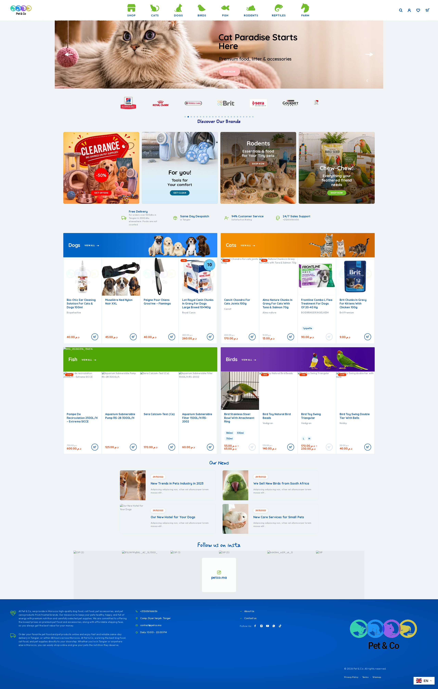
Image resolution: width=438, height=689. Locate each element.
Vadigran (229, 423)
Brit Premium (308, 312)
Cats (155, 15)
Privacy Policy (351, 677)
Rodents (251, 15)
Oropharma (189, 312)
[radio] (269, 328)
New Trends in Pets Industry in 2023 (177, 483)
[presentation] (69, 54)
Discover (230, 71)
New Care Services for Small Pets (278, 517)
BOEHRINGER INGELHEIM (276, 312)
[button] (368, 81)
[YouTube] (268, 626)
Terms (365, 677)
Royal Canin (150, 312)
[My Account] (409, 10)
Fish (225, 15)
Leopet (344, 423)
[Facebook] (255, 626)
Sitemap (377, 677)
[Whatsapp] (274, 626)
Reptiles (279, 15)
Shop (131, 15)
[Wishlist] (418, 11)
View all (90, 245)
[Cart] (427, 10)
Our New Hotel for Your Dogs (173, 517)
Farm (305, 15)
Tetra (185, 423)
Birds (202, 15)
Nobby (304, 423)
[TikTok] (280, 626)
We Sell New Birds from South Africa (281, 483)
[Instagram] (261, 626)
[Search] (401, 10)
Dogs (178, 15)
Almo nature (231, 312)
